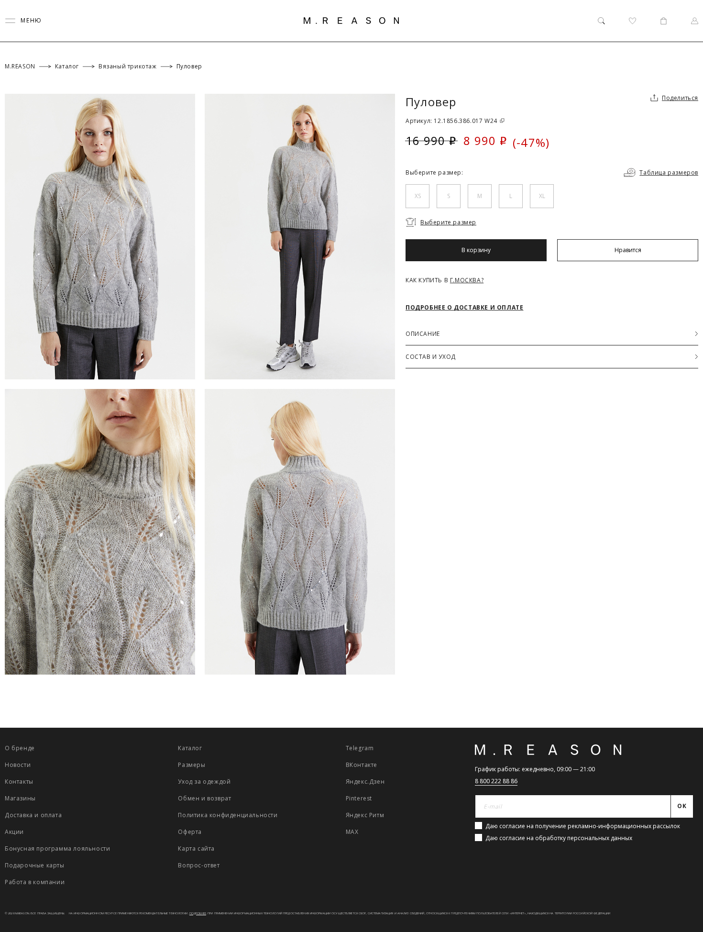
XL (542, 196)
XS (418, 196)
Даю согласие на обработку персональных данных (558, 838)
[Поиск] (601, 20)
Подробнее (197, 913)
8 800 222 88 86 (496, 781)
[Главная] (351, 20)
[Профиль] (694, 20)
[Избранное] (632, 20)
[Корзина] (663, 20)
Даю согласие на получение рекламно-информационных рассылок (582, 826)
